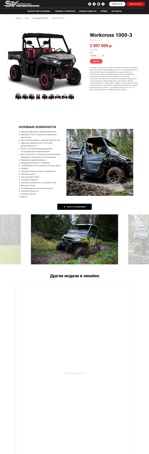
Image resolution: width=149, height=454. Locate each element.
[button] (135, 4)
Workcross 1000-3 (58, 18)
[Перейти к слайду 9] (81, 261)
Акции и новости (87, 11)
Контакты (116, 11)
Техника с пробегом (65, 11)
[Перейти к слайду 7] (78, 261)
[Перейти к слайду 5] (74, 261)
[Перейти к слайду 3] (70, 261)
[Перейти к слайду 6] (76, 261)
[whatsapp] (98, 4)
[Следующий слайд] (82, 62)
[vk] (103, 4)
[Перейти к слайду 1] (67, 261)
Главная (18, 18)
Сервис (103, 11)
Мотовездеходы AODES (40, 18)
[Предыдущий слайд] (7, 62)
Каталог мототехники (39, 11)
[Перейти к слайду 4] (72, 261)
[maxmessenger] (89, 4)
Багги (27, 18)
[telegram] (94, 4)
